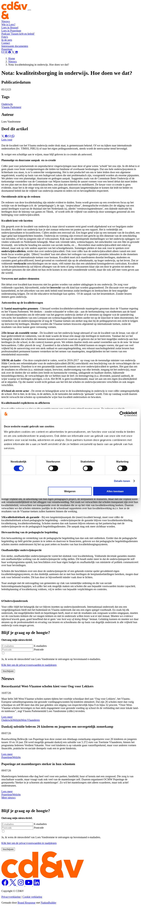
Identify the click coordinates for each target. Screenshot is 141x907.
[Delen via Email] (10, 136)
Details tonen (122, 480)
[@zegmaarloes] (10, 52)
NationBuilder (48, 902)
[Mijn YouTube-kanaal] (29, 885)
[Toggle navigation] (29, 9)
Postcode (39, 649)
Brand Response (26, 902)
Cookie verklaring (32, 896)
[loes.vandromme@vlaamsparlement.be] (3, 52)
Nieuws (5, 21)
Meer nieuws (8, 797)
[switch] (53, 468)
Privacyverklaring (11, 896)
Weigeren (69, 491)
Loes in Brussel (9, 27)
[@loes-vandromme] (16, 52)
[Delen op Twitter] (3, 136)
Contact (5, 43)
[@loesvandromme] (13, 52)
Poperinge (6, 49)
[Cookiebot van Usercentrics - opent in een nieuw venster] (122, 413)
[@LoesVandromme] (13, 885)
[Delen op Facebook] (6, 136)
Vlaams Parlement (11, 107)
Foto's (4, 36)
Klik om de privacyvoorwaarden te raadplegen (29, 664)
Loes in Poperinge (11, 30)
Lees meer (7, 716)
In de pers (6, 39)
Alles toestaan (115, 491)
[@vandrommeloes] (6, 52)
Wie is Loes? (8, 24)
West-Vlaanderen (30, 720)
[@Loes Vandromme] (36, 885)
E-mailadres (40, 645)
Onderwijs (7, 104)
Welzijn (17, 720)
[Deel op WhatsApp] (13, 136)
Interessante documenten (14, 46)
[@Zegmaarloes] (5, 885)
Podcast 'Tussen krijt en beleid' (18, 33)
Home (11, 58)
